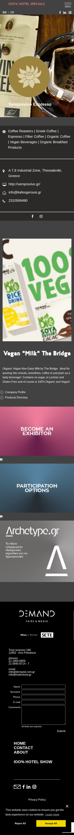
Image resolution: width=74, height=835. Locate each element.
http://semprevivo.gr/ (24, 184)
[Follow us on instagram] (34, 787)
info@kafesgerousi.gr (25, 192)
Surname (15, 691)
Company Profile (15, 392)
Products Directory (16, 397)
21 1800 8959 (17, 660)
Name (17, 686)
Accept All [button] (51, 823)
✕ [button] (67, 806)
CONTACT (23, 748)
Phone (16, 697)
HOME (20, 743)
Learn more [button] (52, 814)
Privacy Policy (37, 799)
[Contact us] (17, 787)
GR (12, 12)
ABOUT (21, 752)
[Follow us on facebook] (24, 787)
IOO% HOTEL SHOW (33, 762)
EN (5, 12)
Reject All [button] (20, 823)
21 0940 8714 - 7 (19, 663)
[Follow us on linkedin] (28, 787)
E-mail (16, 702)
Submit (61, 731)
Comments (14, 707)
